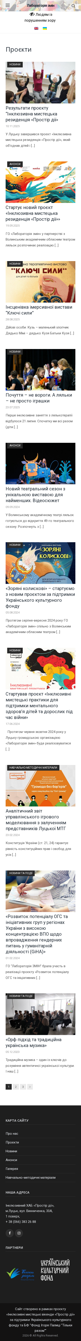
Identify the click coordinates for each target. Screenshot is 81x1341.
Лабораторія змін (40, 5)
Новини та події (20, 873)
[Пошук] (73, 5)
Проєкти (12, 1142)
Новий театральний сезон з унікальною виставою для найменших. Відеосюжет (35, 494)
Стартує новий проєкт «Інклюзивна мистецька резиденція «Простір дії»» (33, 213)
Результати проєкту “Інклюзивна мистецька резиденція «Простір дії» (32, 113)
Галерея (12, 1169)
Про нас (12, 1134)
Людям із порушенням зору (40, 17)
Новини (14, 64)
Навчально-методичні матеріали (33, 767)
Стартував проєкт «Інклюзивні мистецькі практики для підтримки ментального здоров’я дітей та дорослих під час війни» (39, 705)
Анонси (14, 164)
